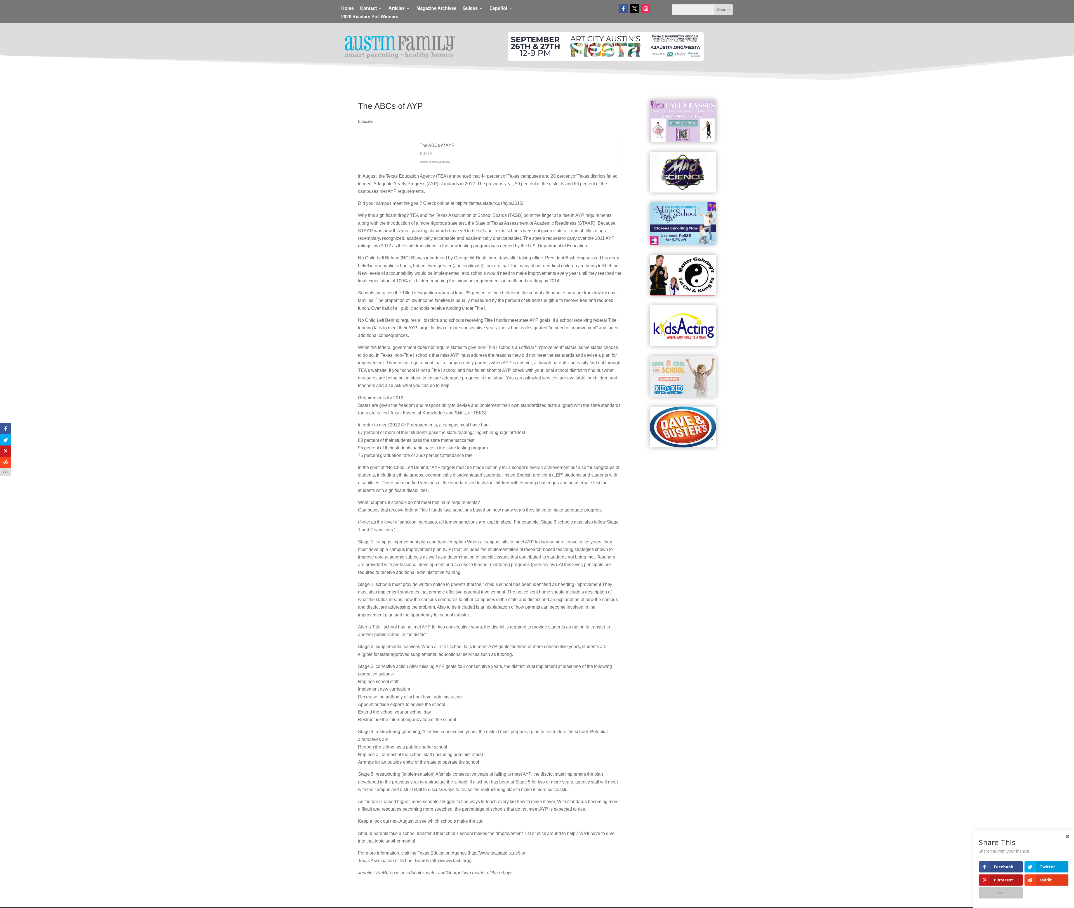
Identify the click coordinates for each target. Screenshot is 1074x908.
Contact (368, 8)
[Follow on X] (634, 8)
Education (367, 121)
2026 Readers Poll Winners (369, 17)
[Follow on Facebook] (623, 8)
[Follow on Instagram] (645, 8)
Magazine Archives (436, 8)
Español (498, 8)
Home (347, 8)
